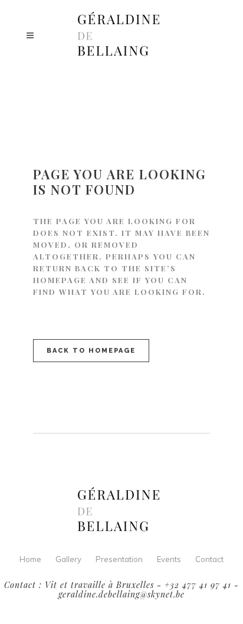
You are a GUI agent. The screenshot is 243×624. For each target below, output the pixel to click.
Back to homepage (91, 350)
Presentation (119, 559)
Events (169, 559)
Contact (209, 559)
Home (30, 559)
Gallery (68, 559)
